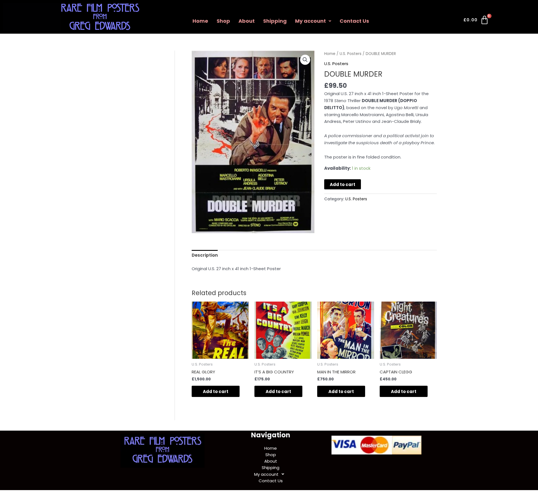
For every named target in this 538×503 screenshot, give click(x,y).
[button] (313, 21)
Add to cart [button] (215, 391)
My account (310, 20)
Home (200, 20)
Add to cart (342, 184)
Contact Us (354, 20)
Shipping (275, 20)
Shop (223, 20)
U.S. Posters (350, 53)
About (246, 20)
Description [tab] (205, 255)
